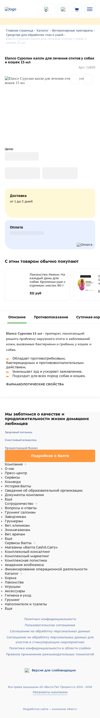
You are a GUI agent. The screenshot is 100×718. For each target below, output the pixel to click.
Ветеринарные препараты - (73, 30)
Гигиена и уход (18, 595)
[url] (76, 9)
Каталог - (44, 30)
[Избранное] (88, 79)
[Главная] (17, 9)
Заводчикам (15, 517)
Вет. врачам (15, 534)
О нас (9, 469)
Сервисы (12, 477)
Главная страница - (20, 30)
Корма (10, 578)
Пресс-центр (16, 473)
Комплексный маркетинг (27, 556)
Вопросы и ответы (21, 508)
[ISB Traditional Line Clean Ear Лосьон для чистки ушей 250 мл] (85, 283)
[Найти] (49, 9)
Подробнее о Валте (50, 456)
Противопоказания (51, 317)
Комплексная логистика (26, 560)
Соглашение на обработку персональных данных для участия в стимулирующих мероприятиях (50, 639)
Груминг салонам (20, 512)
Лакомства (14, 582)
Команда (13, 482)
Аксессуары (15, 591)
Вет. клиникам (17, 525)
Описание (17, 317)
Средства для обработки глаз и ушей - (36, 35)
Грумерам (14, 521)
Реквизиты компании (50, 692)
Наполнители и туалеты (26, 604)
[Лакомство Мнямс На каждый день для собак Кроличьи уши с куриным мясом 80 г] (16, 283)
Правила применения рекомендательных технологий (50, 654)
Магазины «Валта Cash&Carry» (31, 547)
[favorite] (63, 9)
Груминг (12, 600)
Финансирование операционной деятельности (46, 569)
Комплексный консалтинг (27, 552)
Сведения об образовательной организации (44, 490)
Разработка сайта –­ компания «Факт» (50, 709)
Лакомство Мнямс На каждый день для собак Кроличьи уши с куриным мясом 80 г (48, 280)
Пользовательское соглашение (50, 625)
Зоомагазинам (17, 530)
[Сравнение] (74, 79)
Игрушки (12, 587)
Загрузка (12, 173)
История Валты (18, 486)
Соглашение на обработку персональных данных (50, 631)
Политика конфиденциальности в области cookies (50, 648)
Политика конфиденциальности (50, 619)
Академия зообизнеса (24, 565)
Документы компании (24, 495)
